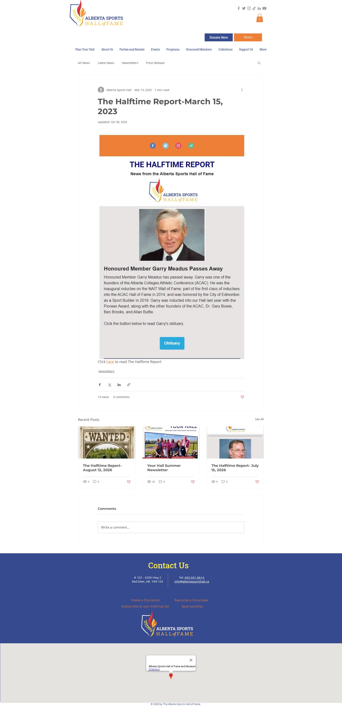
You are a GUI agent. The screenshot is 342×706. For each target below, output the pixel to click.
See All (259, 419)
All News (84, 63)
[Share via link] (129, 385)
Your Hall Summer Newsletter (164, 467)
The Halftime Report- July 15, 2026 (235, 467)
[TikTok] (254, 8)
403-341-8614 (194, 577)
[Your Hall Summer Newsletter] (171, 442)
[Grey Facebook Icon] (238, 8)
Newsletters (130, 63)
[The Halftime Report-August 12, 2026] (106, 442)
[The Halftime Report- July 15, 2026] (235, 442)
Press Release (155, 63)
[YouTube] (264, 8)
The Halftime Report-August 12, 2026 (102, 467)
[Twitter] (243, 8)
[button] (259, 18)
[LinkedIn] (259, 8)
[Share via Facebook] (100, 385)
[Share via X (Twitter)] (109, 385)
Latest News (106, 63)
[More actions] (241, 89)
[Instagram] (249, 8)
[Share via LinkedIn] (119, 385)
